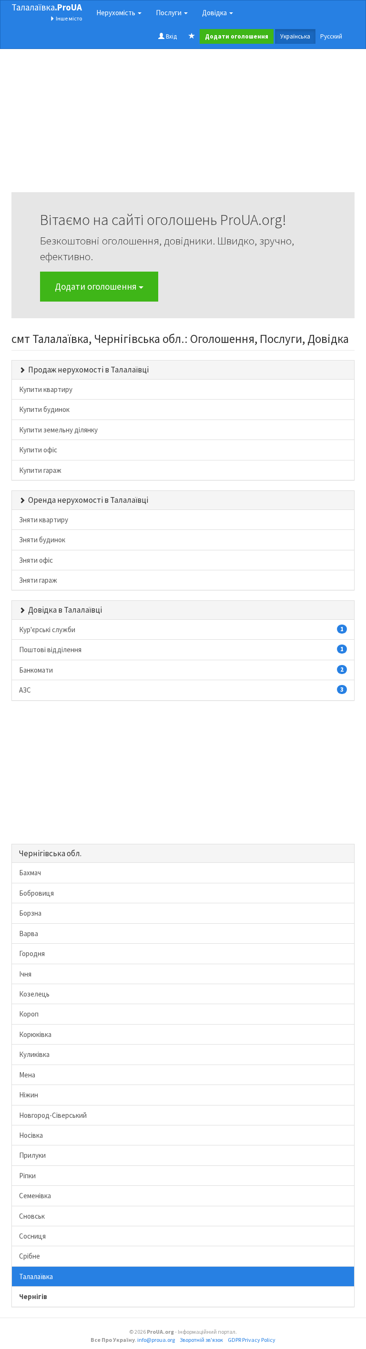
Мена (27, 1074)
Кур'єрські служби (181, 629)
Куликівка (34, 1054)
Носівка (31, 1135)
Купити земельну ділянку (58, 429)
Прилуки (32, 1155)
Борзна (30, 913)
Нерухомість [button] (116, 12)
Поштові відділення (181, 649)
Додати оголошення (97, 286)
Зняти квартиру (43, 519)
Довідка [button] (215, 12)
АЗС (181, 689)
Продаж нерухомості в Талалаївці (88, 369)
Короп (29, 1013)
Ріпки (27, 1175)
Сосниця (32, 1236)
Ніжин (28, 1094)
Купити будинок (44, 409)
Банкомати (181, 669)
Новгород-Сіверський (53, 1115)
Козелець (34, 993)
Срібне (29, 1256)
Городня (32, 953)
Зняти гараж (38, 580)
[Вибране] (191, 36)
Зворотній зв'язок (201, 1339)
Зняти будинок (42, 539)
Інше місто (68, 18)
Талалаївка (46, 7)
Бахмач (30, 872)
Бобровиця (36, 893)
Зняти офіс (36, 560)
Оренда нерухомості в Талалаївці (88, 500)
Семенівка (35, 1195)
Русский (331, 36)
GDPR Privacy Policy (251, 1339)
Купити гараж (40, 470)
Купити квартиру (45, 389)
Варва (28, 933)
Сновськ (32, 1216)
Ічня (25, 973)
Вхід (170, 36)
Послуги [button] (169, 12)
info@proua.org (156, 1339)
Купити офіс (38, 449)
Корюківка (35, 1034)
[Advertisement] (183, 125)
